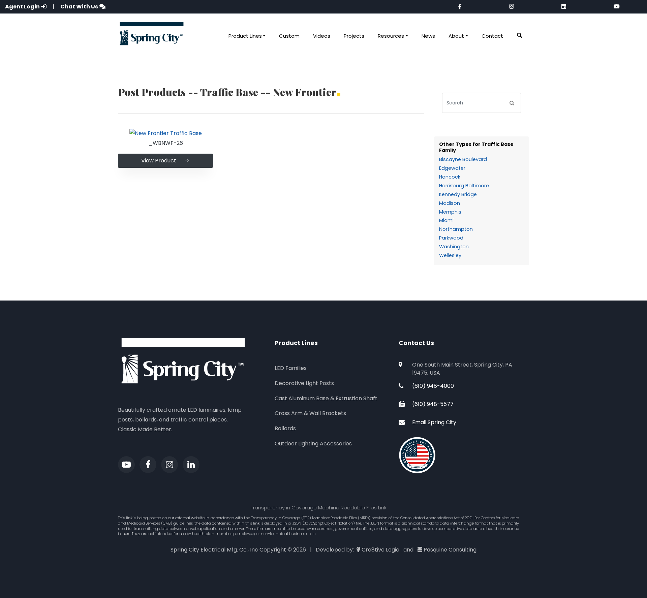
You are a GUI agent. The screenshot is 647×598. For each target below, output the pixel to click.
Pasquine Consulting (450, 550)
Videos (321, 35)
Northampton (456, 229)
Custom (289, 35)
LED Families (291, 368)
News (428, 35)
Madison (449, 203)
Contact (492, 35)
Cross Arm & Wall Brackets (310, 413)
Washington (454, 246)
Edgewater (452, 168)
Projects (354, 35)
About (456, 35)
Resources (391, 35)
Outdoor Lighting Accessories (313, 443)
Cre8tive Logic (380, 550)
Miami (446, 220)
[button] (519, 35)
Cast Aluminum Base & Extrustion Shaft (326, 398)
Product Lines (245, 35)
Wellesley (450, 255)
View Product (158, 160)
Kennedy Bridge (458, 194)
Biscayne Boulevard (463, 159)
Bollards (285, 428)
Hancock (449, 177)
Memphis (450, 212)
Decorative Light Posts (304, 383)
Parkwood (451, 237)
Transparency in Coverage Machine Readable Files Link (319, 507)
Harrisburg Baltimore (464, 185)
